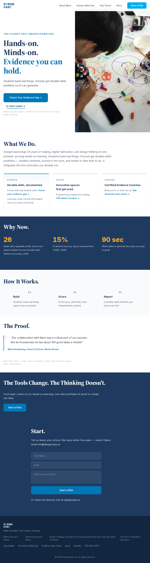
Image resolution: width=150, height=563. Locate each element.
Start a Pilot (137, 5)
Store (119, 5)
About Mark (65, 5)
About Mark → (15, 364)
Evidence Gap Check (51, 546)
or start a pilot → (15, 106)
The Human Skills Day (28, 546)
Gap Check (105, 5)
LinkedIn (77, 546)
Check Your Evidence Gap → (25, 97)
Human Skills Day (85, 5)
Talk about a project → (68, 198)
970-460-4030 (92, 546)
